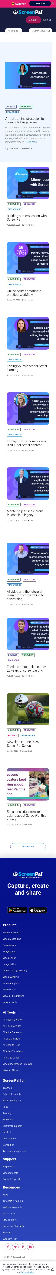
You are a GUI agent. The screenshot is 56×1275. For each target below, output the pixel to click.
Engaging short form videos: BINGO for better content (27, 443)
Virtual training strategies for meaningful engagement (25, 120)
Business (10, 107)
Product (12, 735)
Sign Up (47, 19)
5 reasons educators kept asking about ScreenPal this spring (26, 815)
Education (29, 204)
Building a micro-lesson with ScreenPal (27, 217)
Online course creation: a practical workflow (24, 293)
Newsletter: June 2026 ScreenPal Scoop (23, 743)
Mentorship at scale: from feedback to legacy (25, 513)
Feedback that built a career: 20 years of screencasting (27, 668)
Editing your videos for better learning (27, 368)
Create (32, 19)
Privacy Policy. (27, 1272)
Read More (31, 142)
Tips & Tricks (12, 112)
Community (25, 107)
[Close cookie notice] (52, 1268)
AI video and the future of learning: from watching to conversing (25, 595)
